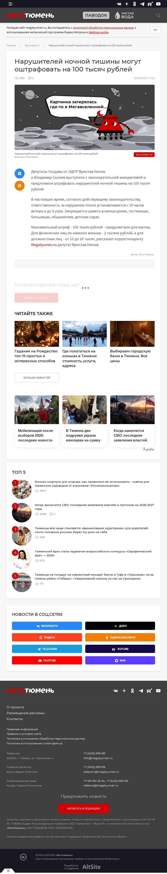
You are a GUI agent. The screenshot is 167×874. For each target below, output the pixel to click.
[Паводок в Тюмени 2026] (94, 15)
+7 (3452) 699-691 (94, 753)
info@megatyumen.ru (98, 758)
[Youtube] (158, 3)
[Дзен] (127, 3)
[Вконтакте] (119, 3)
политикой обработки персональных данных (103, 28)
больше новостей (36, 378)
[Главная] (30, 15)
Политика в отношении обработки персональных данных (46, 738)
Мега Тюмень (146, 254)
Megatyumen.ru (44, 244)
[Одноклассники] (134, 3)
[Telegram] (142, 3)
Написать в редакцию (83, 808)
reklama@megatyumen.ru (101, 785)
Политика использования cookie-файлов (34, 743)
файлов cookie (98, 32)
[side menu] (11, 4)
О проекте (15, 707)
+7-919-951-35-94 (94, 781)
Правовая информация (22, 729)
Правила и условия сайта (24, 733)
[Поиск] (158, 15)
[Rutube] (150, 3)
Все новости (32, 45)
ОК (155, 29)
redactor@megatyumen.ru (101, 771)
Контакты (15, 719)
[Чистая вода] (122, 15)
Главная (11, 45)
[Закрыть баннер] (8, 871)
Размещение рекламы (26, 713)
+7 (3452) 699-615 (117, 781)
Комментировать (36, 298)
